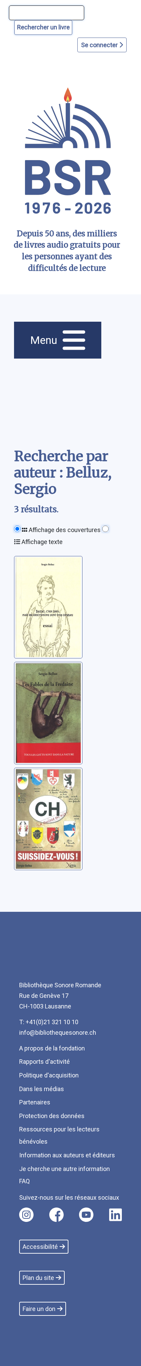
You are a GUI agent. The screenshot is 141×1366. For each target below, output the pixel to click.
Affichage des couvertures (64, 529)
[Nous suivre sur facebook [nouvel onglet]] (56, 1215)
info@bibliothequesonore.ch (57, 1032)
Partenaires (34, 1102)
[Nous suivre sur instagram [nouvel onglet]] (26, 1215)
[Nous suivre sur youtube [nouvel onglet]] (86, 1215)
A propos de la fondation (52, 1048)
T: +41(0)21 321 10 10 (48, 1022)
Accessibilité (40, 1246)
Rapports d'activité (44, 1061)
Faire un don (39, 1308)
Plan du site (38, 1277)
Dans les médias (41, 1088)
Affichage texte (41, 541)
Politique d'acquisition (49, 1075)
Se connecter (100, 44)
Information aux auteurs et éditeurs (67, 1155)
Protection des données (52, 1115)
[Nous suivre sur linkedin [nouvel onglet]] (115, 1215)
